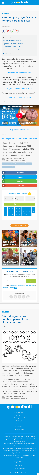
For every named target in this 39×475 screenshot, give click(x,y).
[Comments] (17, 31)
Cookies (18, 415)
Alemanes (28, 164)
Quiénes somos (18, 412)
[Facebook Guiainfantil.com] (11, 297)
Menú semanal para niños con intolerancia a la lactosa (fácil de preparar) (10, 262)
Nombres (5, 13)
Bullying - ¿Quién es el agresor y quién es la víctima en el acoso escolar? (28, 262)
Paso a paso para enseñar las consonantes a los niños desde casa (27, 243)
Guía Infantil (18, 465)
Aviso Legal (18, 421)
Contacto (18, 424)
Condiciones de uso (30, 285)
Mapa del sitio (19, 430)
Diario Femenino (19, 468)
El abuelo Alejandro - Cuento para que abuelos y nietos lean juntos (9, 243)
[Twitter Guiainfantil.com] (23, 297)
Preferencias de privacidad (17, 285)
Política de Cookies (8, 287)
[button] (5, 3)
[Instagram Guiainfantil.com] (19, 297)
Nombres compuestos (8, 167)
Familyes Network (18, 462)
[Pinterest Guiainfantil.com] (15, 297)
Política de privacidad (18, 418)
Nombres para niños (7, 164)
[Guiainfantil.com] (19, 3)
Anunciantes (18, 427)
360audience (25, 473)
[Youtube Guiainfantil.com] (27, 297)
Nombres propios (19, 164)
